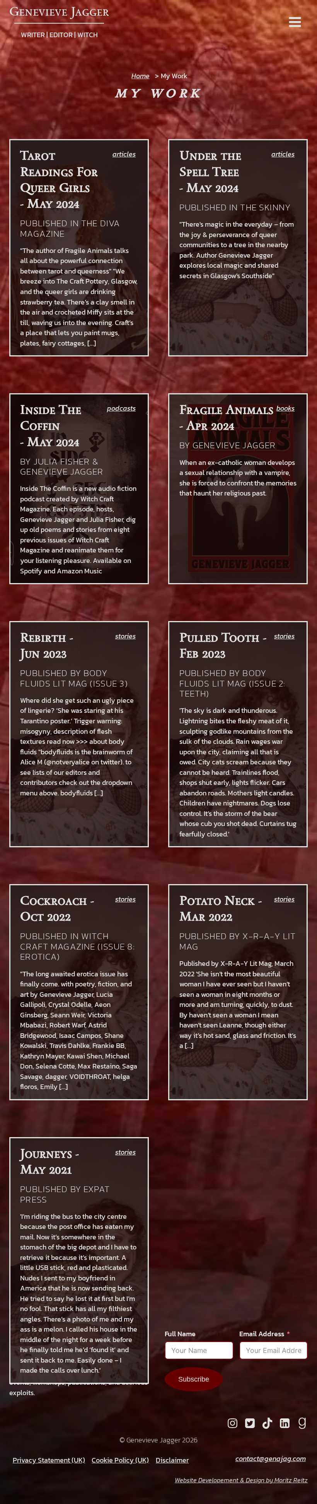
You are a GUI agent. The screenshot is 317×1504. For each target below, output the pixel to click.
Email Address (261, 1334)
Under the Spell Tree (210, 163)
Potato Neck (217, 900)
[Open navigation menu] (295, 23)
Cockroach (53, 900)
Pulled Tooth (219, 637)
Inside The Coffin (50, 417)
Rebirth (43, 637)
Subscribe (193, 1379)
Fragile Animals (226, 409)
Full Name (180, 1334)
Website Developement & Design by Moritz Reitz (241, 1480)
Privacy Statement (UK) (49, 1460)
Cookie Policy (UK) (120, 1460)
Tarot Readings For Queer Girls (59, 171)
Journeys (46, 1153)
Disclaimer (172, 1460)
